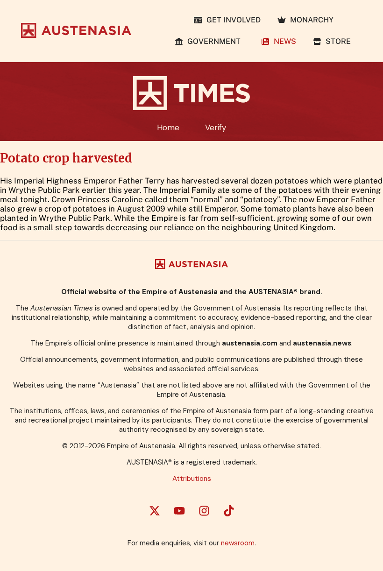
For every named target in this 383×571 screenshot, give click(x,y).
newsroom (238, 543)
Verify (215, 127)
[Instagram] (204, 511)
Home (168, 127)
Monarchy (309, 19)
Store (336, 41)
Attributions (191, 478)
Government (214, 41)
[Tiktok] (229, 511)
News (283, 41)
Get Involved (232, 19)
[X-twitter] (154, 511)
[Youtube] (179, 511)
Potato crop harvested (66, 158)
